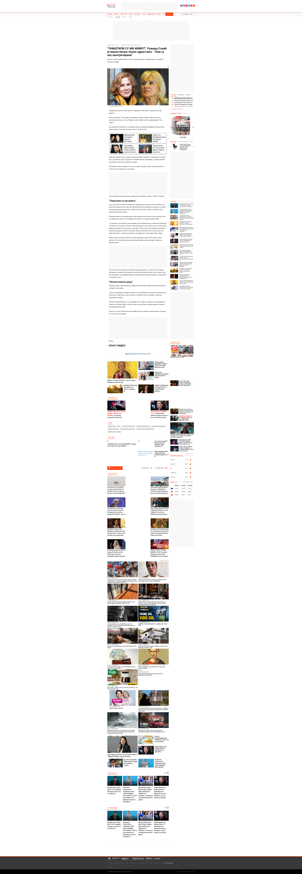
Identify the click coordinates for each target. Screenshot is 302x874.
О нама (161, 863)
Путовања (137, 14)
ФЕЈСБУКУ (147, 354)
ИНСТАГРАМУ (139, 354)
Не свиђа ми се (160, 468)
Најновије (173, 94)
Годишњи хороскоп (183, 141)
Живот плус (124, 14)
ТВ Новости (169, 14)
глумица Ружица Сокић (128, 426)
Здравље (116, 14)
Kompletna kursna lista (188, 482)
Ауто (163, 14)
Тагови (110, 422)
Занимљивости (151, 14)
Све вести (173, 201)
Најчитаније (181, 94)
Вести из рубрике (112, 807)
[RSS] (193, 201)
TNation (192, 871)
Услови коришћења (168, 863)
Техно (158, 14)
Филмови (124, 17)
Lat (191, 5)
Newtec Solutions (185, 871)
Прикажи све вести (177, 109)
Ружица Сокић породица (114, 431)
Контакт (115, 867)
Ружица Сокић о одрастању (127, 429)
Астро (143, 14)
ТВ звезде (117, 17)
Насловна (109, 14)
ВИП (119, 426)
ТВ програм (110, 17)
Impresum (110, 867)
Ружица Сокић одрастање (143, 426)
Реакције (188, 94)
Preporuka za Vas (112, 397)
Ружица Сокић (112, 426)
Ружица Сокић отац (113, 429)
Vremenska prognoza (176, 455)
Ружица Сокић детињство (158, 426)
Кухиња (131, 14)
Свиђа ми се (146, 468)
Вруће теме (111, 437)
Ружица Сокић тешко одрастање (145, 429)
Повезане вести (112, 773)
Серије (130, 17)
